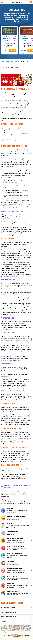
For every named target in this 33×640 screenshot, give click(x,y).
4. (2, 239)
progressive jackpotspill (10, 276)
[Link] (9, 31)
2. (2, 124)
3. (2, 146)
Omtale (5, 50)
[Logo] (8, 635)
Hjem (2, 61)
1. (2, 89)
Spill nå (12, 50)
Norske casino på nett (12, 61)
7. (2, 447)
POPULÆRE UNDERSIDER (8, 612)
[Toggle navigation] (30, 2)
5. (2, 403)
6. (2, 428)
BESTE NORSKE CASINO (8, 607)
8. (2, 465)
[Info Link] (31, 510)
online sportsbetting (23, 342)
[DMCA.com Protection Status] (25, 635)
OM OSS (3, 621)
